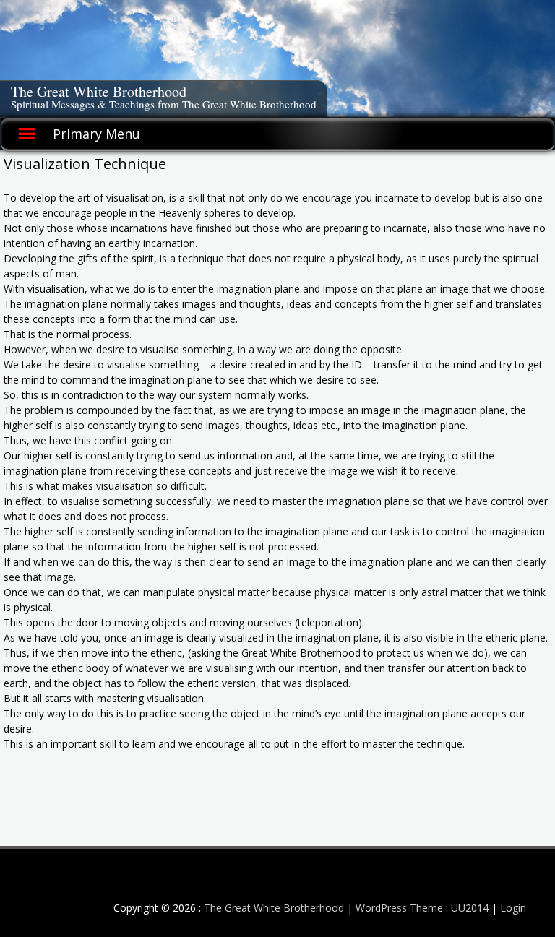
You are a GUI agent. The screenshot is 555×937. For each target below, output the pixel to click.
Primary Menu (96, 133)
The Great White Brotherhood (98, 91)
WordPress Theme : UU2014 (422, 908)
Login (513, 908)
